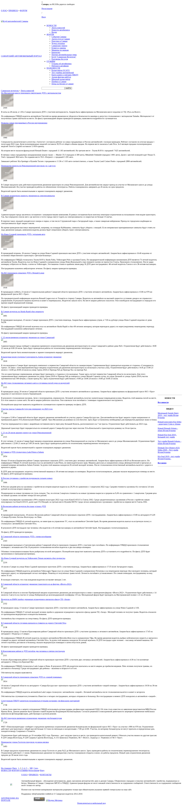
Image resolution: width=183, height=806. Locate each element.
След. (36, 768)
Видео (54, 32)
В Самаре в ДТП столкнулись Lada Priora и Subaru (22, 452)
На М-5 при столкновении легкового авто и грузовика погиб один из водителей (35, 383)
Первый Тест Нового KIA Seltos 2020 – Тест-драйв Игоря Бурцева (169, 450)
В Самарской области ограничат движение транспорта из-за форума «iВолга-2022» (36, 584)
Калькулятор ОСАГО (61, 70)
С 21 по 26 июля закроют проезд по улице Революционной (26, 433)
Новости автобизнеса (61, 30)
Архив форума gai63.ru (61, 77)
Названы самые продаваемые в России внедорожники (24, 123)
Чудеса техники (58, 43)
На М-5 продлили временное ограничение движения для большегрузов (31, 718)
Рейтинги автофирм (60, 66)
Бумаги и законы (59, 48)
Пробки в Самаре (59, 81)
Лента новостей (58, 28)
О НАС (4, 10)
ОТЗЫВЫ (51, 61)
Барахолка (56, 52)
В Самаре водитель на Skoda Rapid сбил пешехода (22, 311)
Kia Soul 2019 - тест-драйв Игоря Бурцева (169, 457)
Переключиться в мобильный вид (91, 803)
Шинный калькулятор (61, 79)
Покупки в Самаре (59, 41)
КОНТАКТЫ (45, 775)
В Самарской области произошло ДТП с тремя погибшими (26, 537)
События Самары (59, 37)
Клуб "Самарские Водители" (64, 57)
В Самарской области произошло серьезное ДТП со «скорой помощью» (31, 677)
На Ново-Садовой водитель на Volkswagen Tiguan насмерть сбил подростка (33, 558)
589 (31, 768)
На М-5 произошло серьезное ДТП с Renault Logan (22, 273)
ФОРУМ (23, 10)
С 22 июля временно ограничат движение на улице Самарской (28, 337)
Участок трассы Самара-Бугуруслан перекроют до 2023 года (27, 409)
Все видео (162, 463)
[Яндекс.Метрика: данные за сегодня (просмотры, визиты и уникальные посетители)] (54, 800)
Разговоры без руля (60, 59)
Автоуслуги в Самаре (61, 39)
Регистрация (47, 8)
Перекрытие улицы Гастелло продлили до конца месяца (25, 742)
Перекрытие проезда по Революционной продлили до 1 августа (28, 166)
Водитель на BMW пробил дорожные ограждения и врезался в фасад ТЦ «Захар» (35, 599)
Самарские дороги (59, 46)
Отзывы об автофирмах (62, 64)
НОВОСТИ (52, 25)
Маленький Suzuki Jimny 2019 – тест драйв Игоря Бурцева (168, 415)
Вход (44, 17)
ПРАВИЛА (13, 10)
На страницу (6, 768)
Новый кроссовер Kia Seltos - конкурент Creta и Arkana (169, 423)
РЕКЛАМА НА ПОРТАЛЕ (10, 799)
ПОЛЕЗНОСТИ (53, 68)
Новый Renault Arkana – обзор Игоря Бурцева (168, 429)
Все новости (163, 402)
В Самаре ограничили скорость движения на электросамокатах (28, 196)
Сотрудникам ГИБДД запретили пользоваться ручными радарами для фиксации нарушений (40, 701)
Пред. (14, 768)
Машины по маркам (60, 50)
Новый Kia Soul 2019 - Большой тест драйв (167, 436)
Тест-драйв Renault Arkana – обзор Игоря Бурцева (169, 442)
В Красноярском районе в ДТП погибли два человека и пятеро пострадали (33, 651)
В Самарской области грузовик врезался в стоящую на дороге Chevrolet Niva (33, 623)
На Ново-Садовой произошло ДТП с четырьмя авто (23, 234)
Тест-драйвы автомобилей (63, 73)
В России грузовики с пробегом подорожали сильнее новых (27, 478)
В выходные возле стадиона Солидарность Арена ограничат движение (31, 357)
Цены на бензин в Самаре (63, 84)
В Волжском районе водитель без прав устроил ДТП (23, 506)
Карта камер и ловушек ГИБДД (65, 75)
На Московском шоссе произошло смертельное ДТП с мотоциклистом (31, 93)
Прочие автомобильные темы (64, 55)
